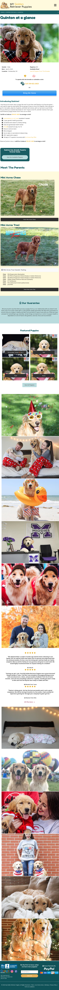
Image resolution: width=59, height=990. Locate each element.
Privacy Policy (53, 985)
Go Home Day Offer (30, 137)
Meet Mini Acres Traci (29, 289)
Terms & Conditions (29, 986)
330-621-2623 (16, 114)
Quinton (20, 12)
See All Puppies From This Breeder (40, 71)
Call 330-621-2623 (32, 84)
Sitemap (47, 985)
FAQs (32, 985)
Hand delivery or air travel (11, 118)
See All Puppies (29, 385)
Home (2, 12)
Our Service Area (39, 985)
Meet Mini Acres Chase (29, 219)
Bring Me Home (29, 93)
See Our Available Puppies (15, 157)
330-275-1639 (4, 978)
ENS (5, 127)
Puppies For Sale (11, 12)
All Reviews (28, 702)
